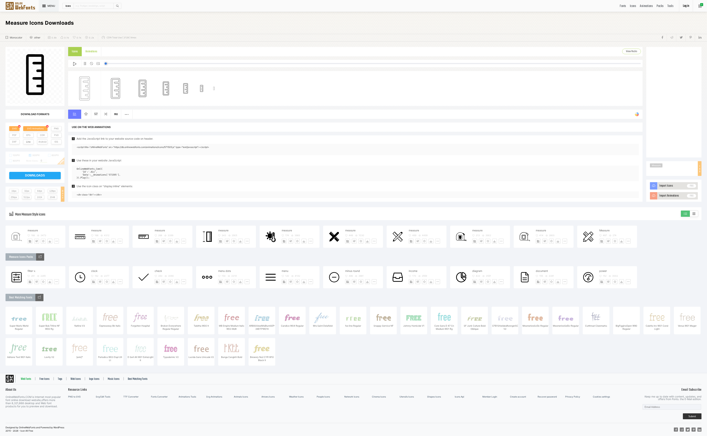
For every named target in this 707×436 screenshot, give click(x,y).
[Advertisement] (673, 102)
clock (94, 270)
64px (39, 191)
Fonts (623, 6)
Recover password (547, 396)
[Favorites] (43, 241)
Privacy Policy (572, 396)
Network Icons (351, 396)
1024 (39, 197)
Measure (656, 165)
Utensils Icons (407, 396)
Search (117, 6)
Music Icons (113, 379)
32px (26, 191)
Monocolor (16, 37)
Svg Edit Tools (103, 396)
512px (27, 197)
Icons (633, 6)
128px (52, 191)
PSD (56, 135)
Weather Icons (296, 396)
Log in (686, 6)
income (413, 270)
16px (13, 191)
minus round (352, 270)
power (603, 270)
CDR (42, 135)
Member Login (489, 396)
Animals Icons (241, 396)
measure (33, 230)
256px (14, 197)
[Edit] (36, 241)
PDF (14, 135)
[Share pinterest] (690, 37)
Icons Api (459, 396)
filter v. (32, 270)
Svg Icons (22, 6)
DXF (14, 141)
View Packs (631, 51)
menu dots (224, 270)
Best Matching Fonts (137, 379)
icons (68, 6)
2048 (52, 197)
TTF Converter (130, 396)
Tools (670, 6)
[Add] (30, 241)
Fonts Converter (159, 396)
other (37, 37)
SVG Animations (35, 128)
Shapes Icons (434, 396)
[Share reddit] (671, 37)
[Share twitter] (680, 37)
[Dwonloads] (50, 241)
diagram (477, 270)
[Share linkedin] (698, 37)
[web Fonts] (39, 297)
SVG (14, 128)
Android (42, 141)
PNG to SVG (74, 396)
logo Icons (94, 379)
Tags (60, 379)
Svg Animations (214, 396)
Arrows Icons (268, 396)
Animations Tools (187, 396)
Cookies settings (601, 396)
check (158, 270)
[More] (56, 241)
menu (285, 270)
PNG (56, 128)
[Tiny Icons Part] (40, 257)
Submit (692, 416)
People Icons (323, 396)
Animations (646, 6)
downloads (35, 175)
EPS (28, 135)
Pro (116, 114)
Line (28, 141)
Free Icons (44, 379)
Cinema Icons (379, 396)
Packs (660, 6)
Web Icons (76, 379)
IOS (56, 141)
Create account (518, 396)
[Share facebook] (663, 37)
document (542, 270)
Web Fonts (26, 379)
